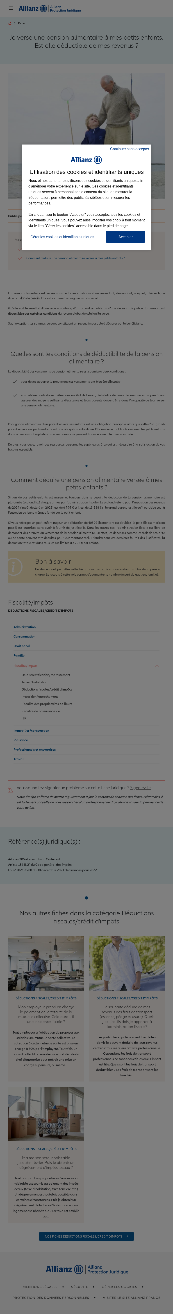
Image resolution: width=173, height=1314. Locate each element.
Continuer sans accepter (129, 149)
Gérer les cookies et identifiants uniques (62, 237)
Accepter (125, 237)
